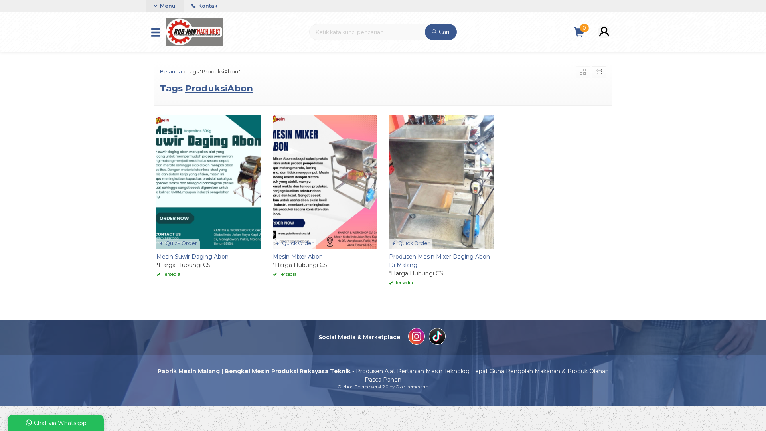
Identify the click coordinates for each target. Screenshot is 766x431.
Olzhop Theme (354, 386)
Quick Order (180, 243)
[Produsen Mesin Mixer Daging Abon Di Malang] (441, 181)
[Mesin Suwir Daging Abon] (208, 181)
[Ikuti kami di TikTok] (437, 337)
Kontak (207, 6)
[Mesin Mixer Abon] (325, 181)
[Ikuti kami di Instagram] (416, 337)
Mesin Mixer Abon (298, 256)
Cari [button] (443, 32)
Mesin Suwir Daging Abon (192, 256)
